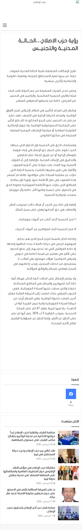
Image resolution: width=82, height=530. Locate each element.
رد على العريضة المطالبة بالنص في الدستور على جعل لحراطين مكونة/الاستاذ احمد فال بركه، (30, 493)
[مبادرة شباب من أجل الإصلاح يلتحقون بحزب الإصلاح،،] (68, 513)
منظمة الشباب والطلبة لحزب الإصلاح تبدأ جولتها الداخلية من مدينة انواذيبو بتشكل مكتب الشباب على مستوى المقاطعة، (31, 436)
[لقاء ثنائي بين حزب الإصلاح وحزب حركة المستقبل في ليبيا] (68, 456)
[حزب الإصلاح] (41, 10)
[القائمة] (5, 25)
